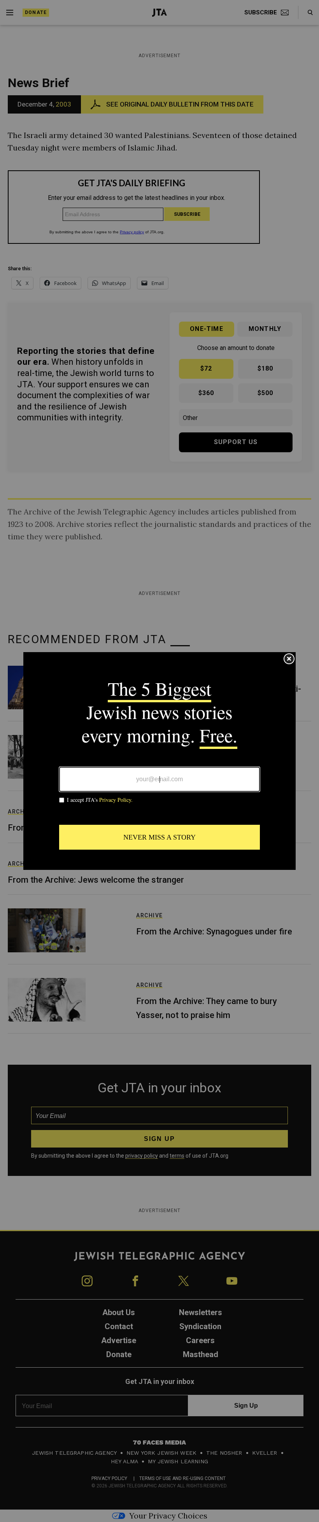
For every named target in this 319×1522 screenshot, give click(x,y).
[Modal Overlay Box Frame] (159, 761)
